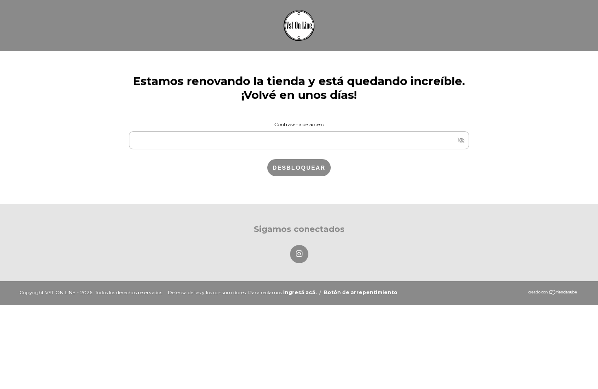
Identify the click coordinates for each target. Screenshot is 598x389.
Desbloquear (299, 167)
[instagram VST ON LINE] (299, 254)
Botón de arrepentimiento (360, 292)
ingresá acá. (299, 292)
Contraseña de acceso (299, 124)
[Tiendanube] (553, 293)
